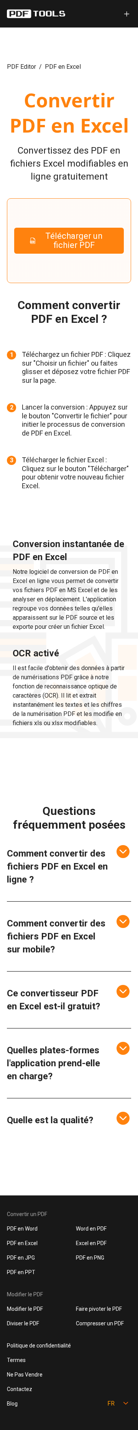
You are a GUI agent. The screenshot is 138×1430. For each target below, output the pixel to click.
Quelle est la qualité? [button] (50, 1120)
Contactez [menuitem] (19, 1389)
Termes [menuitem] (16, 1360)
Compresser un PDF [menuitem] (100, 1323)
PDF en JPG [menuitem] (21, 1258)
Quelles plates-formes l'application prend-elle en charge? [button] (53, 1063)
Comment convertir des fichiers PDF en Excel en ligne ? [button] (57, 866)
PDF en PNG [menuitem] (90, 1258)
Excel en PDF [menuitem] (91, 1243)
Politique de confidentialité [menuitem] (39, 1346)
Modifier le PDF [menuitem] (25, 1309)
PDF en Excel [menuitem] (22, 1243)
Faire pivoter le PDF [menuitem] (99, 1309)
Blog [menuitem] (12, 1404)
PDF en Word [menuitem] (22, 1229)
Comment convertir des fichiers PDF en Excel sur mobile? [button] (56, 936)
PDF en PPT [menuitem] (21, 1272)
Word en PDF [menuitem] (91, 1229)
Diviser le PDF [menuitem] (23, 1323)
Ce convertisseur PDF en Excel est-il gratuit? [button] (53, 1000)
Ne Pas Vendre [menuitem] (25, 1375)
